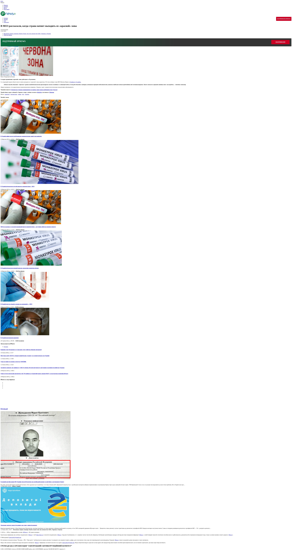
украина (27, 94)
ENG (2, 1)
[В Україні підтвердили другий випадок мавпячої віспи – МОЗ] (39, 183)
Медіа (5, 8)
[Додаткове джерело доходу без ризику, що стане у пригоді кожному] (35, 522)
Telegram (51, 92)
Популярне (6, 9)
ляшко (19, 94)
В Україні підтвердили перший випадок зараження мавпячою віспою (20, 268)
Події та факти (8, 35)
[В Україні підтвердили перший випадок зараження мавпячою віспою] (31, 265)
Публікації (4, 409)
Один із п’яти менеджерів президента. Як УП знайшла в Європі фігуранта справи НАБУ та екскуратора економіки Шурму (34, 373)
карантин (7, 94)
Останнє (6, 346)
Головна (6, 18)
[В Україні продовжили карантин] (25, 334)
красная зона (13, 94)
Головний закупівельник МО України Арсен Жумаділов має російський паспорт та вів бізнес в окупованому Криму (32, 481)
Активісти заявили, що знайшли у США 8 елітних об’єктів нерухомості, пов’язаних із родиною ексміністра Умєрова (32, 367)
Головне (6, 6)
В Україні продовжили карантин (10, 337)
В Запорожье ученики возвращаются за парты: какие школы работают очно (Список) (34, 89)
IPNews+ (25, 532)
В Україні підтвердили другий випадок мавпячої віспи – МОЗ (17, 186)
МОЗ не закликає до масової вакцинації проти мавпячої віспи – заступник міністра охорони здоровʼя (28, 226)
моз (23, 94)
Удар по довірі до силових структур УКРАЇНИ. (13, 361)
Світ (5, 21)
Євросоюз (6, 22)
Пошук (2, 2)
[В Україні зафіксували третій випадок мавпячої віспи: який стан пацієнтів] (31, 133)
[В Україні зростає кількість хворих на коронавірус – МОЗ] (25, 301)
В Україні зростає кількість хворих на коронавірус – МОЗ (16, 304)
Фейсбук (39, 92)
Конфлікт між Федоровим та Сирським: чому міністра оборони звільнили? (21, 349)
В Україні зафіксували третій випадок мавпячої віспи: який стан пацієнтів (21, 136)
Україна (6, 19)
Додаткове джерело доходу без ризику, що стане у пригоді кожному (19, 525)
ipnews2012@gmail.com (15, 537)
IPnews (30, 535)
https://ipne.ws (39, 535)
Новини (6, 5)
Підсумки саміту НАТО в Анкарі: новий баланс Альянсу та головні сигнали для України (25, 355)
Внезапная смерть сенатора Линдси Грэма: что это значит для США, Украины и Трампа (27, 33)
